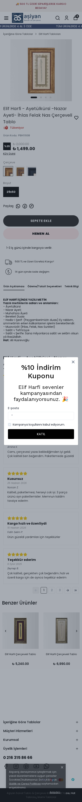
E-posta (13, 408)
